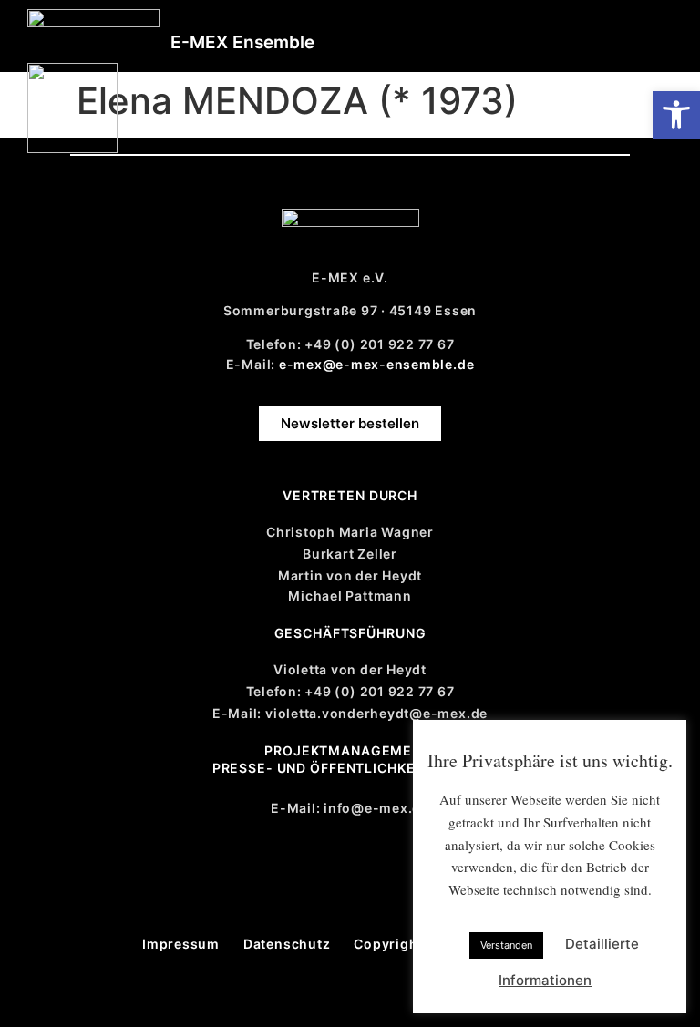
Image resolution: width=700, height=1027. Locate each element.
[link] (676, 115)
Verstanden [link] (506, 945)
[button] (655, 29)
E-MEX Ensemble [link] (242, 42)
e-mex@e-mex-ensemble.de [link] (376, 364)
